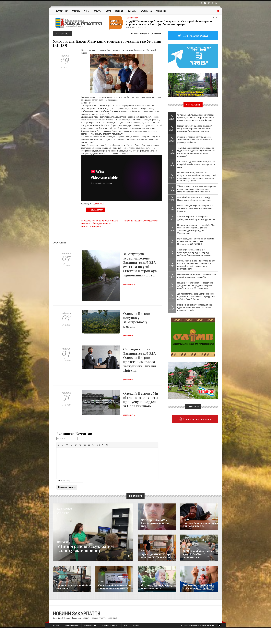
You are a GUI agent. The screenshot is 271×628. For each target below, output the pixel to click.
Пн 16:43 (171, 285)
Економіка (131, 11)
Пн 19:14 (171, 188)
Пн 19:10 (171, 198)
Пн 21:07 (171, 128)
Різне (184, 582)
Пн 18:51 (171, 218)
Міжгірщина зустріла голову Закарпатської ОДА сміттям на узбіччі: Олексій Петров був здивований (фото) (140, 264)
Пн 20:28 (171, 151)
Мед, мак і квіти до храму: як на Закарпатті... (156, 587)
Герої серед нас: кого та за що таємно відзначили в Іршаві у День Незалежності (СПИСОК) (195, 241)
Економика (144, 550)
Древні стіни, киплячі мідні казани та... (73, 587)
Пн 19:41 (171, 176)
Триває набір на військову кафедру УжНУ (141, 221)
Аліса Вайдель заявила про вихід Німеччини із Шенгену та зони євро (194, 198)
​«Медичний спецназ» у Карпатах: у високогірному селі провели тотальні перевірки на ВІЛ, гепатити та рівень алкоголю (167, 23)
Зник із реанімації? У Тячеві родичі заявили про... (155, 523)
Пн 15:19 (171, 307)
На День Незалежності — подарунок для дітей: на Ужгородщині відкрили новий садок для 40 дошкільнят (195, 285)
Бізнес (86, 11)
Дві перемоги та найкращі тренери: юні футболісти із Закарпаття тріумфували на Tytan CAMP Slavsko (196, 296)
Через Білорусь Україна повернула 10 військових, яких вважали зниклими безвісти (195, 208)
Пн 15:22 (171, 296)
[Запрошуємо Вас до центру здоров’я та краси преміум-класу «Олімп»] (193, 337)
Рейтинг (158, 33)
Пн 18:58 (171, 208)
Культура (97, 11)
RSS (125, 625)
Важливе (101, 582)
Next (216, 17)
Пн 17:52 (171, 252)
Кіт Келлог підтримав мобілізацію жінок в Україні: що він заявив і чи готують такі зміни (196, 164)
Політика (76, 11)
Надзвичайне (62, 11)
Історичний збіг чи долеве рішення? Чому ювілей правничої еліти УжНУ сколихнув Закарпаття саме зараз (194, 128)
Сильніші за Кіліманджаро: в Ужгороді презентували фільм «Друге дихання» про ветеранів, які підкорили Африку (195, 117)
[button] (59, 445)
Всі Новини (161, 11)
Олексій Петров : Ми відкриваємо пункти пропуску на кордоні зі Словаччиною (140, 399)
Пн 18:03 (171, 241)
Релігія (142, 582)
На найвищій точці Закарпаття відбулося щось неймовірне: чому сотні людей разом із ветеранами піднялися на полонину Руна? (196, 176)
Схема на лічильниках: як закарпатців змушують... (114, 587)
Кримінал (119, 11)
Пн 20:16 (171, 164)
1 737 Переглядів (140, 33)
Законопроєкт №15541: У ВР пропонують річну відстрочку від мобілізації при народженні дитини (193, 252)
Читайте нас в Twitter (194, 35)
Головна (55, 625)
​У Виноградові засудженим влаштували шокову (85, 548)
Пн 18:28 (171, 229)
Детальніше (129, 284)
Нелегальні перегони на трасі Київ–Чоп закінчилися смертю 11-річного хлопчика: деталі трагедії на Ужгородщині (196, 229)
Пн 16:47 (171, 275)
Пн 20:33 (171, 139)
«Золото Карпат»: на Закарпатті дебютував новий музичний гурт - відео (196, 218)
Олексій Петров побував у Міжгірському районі (136, 319)
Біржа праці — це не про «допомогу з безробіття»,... (157, 555)
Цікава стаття (96, 210)
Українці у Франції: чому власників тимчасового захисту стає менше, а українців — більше (194, 139)
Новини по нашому (62, 582)
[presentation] (59, 444)
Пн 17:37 (171, 264)
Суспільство (146, 11)
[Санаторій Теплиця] (193, 380)
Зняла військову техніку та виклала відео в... (200, 524)
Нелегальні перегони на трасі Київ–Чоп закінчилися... (198, 554)
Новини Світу (90, 625)
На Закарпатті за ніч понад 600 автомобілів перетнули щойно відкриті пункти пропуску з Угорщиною (99, 223)
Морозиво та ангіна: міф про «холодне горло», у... (198, 587)
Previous (213, 17)
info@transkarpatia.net (108, 618)
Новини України (71, 625)
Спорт (108, 11)
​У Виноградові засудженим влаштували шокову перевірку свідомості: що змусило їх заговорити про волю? (196, 189)
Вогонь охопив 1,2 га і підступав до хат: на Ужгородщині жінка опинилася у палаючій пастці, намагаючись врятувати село (196, 265)
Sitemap (136, 625)
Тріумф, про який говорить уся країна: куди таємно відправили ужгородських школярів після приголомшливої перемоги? (196, 152)
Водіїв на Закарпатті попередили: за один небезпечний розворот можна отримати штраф (194, 307)
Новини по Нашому (110, 625)
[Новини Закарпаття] (80, 23)
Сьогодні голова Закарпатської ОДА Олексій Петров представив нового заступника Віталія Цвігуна (139, 359)
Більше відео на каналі (196, 418)
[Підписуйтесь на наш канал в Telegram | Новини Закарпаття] (193, 56)
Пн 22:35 (171, 117)
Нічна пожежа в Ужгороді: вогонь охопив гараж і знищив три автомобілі (196, 275)
